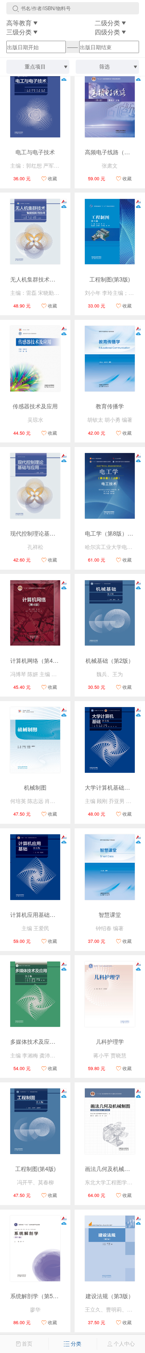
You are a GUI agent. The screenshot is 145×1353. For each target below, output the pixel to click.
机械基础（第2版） (110, 660)
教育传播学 (110, 406)
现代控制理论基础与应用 (41, 533)
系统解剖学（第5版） (37, 1296)
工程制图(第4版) (35, 1168)
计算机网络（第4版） (37, 660)
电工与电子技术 (35, 152)
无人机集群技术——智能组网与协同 (55, 279)
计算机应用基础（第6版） (42, 914)
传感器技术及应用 (35, 406)
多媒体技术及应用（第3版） (45, 1041)
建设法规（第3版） (110, 1296)
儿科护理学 (110, 1041)
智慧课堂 (110, 914)
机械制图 (35, 787)
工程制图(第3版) (109, 279)
